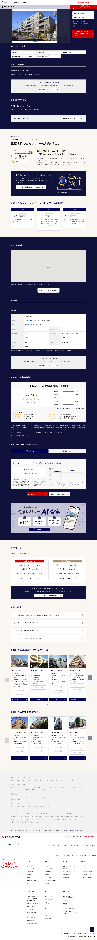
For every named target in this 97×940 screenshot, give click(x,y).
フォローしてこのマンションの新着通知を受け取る (47, 595)
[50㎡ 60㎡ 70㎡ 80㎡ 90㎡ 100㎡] (26, 463)
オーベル (67, 816)
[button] (48, 615)
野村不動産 (70, 814)
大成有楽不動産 (59, 816)
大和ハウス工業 (41, 816)
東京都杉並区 (77, 21)
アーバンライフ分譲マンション (45, 806)
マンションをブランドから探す (65, 780)
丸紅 (12, 814)
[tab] (47, 704)
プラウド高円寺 (55, 732)
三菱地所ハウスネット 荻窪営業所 (29, 565)
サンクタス (60, 819)
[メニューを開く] (94, 2)
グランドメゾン (22, 819)
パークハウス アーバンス (17, 790)
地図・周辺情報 (45, 320)
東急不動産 (26, 816)
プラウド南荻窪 (74, 732)
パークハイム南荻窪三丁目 (19, 732)
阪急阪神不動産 (15, 822)
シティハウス (35, 814)
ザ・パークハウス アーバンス (50, 787)
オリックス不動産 (50, 819)
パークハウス (78, 787)
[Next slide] (65, 39)
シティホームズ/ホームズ (47, 797)
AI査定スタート (41, 529)
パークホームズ (61, 814)
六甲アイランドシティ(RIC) (28, 806)
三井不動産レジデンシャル (48, 814)
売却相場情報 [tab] (30, 451)
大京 (72, 816)
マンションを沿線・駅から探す (47, 780)
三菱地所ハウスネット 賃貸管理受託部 (67, 565)
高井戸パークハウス (17, 670)
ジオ (22, 822)
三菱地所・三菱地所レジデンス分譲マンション (38, 790)
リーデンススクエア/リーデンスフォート (66, 797)
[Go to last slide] (60, 39)
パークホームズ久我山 (37, 732)
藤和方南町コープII (75, 670)
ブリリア (19, 816)
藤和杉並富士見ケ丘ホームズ (38, 671)
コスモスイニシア (33, 819)
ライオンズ (78, 816)
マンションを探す (15, 780)
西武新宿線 (77, 23)
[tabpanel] (48, 477)
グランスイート (19, 814)
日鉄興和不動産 (29, 822)
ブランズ (33, 816)
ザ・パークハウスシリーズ (18, 787)
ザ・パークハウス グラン (33, 787)
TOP (92, 930)
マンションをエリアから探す (29, 780)
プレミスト (50, 816)
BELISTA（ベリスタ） (17, 797)
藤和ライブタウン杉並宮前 (58, 670)
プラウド (76, 814)
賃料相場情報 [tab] (67, 451)
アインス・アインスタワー (32, 797)
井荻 (82, 23)
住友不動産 (28, 814)
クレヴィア (77, 819)
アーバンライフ (15, 806)
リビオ (36, 822)
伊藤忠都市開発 (68, 819)
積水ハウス (14, 819)
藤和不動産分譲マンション (18, 799)
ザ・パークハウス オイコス (66, 787)
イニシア (41, 819)
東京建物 (13, 816)
